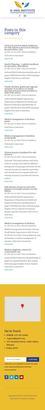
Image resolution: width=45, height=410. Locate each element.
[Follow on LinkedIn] (16, 377)
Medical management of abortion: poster (19, 120)
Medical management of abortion (19, 223)
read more (8, 58)
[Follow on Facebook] (6, 377)
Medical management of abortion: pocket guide (19, 137)
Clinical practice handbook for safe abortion (20, 153)
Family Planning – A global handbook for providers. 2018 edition (21, 65)
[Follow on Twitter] (12, 377)
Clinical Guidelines (29, 52)
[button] (22, 306)
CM (8, 52)
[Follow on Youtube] (22, 377)
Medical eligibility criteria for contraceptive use (17, 251)
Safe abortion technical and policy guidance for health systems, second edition (20, 189)
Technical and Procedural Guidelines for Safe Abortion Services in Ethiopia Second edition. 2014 (21, 47)
